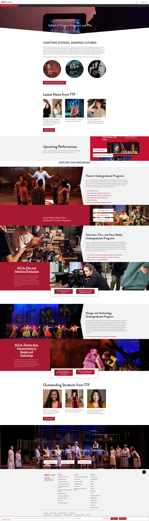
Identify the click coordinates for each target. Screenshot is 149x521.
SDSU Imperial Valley (78, 481)
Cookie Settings (106, 518)
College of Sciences (62, 493)
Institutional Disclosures (58, 514)
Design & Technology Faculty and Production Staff (85, 372)
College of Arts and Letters (63, 476)
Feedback (88, 514)
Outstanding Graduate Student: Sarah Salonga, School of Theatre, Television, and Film (96, 411)
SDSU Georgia (77, 479)
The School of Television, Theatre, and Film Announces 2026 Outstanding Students (95, 121)
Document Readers (53, 513)
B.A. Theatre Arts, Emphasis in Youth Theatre (99, 195)
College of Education (62, 479)
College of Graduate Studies (63, 484)
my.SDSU (92, 488)
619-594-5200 (47, 478)
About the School (67, 462)
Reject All (114, 518)
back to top (144, 472)
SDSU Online (76, 486)
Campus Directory (94, 479)
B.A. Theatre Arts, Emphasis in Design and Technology (101, 336)
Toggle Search (137, 2)
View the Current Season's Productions (54, 83)
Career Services (94, 502)
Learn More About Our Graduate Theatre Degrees (57, 219)
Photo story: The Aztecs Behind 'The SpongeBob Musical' (74, 120)
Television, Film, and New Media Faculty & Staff (85, 291)
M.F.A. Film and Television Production (26, 269)
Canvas (92, 486)
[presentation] (60, 474)
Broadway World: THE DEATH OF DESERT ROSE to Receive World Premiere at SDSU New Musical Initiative (51, 122)
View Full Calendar (100, 150)
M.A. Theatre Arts (103, 210)
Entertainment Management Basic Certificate (99, 202)
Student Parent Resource (68, 514)
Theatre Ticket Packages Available (103, 155)
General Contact (94, 476)
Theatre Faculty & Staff (103, 220)
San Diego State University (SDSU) (81, 476)
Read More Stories (49, 130)
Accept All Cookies (122, 518)
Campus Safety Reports (47, 514)
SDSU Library (60, 500)
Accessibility (46, 513)
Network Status (94, 500)
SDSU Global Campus (62, 498)
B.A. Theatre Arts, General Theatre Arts (97, 198)
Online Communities (94, 507)
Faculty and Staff (84, 462)
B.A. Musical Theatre (92, 191)
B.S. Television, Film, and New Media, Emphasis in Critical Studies (104, 255)
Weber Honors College (62, 503)
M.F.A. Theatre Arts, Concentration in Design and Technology (27, 350)
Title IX (92, 493)
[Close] (147, 518)
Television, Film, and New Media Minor (97, 259)
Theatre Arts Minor (92, 200)
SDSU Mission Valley (78, 484)
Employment (93, 491)
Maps (92, 481)
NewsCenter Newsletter (95, 495)
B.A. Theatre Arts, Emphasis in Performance (98, 193)
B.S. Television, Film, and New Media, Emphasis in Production (103, 257)
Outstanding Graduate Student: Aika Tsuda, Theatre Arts (74, 411)
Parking (92, 484)
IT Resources (93, 505)
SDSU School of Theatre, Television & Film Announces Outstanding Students (51, 411)
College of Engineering (62, 481)
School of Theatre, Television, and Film (9, 5)
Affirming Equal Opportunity (79, 514)
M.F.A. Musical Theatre (103, 215)
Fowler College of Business (63, 496)
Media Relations (94, 498)
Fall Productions (50, 462)
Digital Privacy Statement (63, 513)
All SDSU (143, 2)
